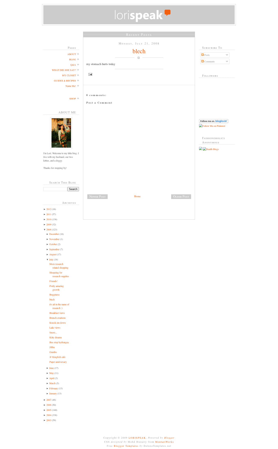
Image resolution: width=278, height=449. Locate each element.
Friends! (53, 281)
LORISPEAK (137, 437)
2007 (48, 399)
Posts (207, 54)
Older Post (181, 196)
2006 (48, 404)
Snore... (53, 332)
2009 (48, 224)
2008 (48, 229)
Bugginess (54, 294)
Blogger (169, 437)
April (51, 378)
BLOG (72, 59)
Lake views (54, 327)
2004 (48, 415)
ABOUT (71, 54)
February (53, 388)
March (52, 383)
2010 (48, 219)
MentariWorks (164, 441)
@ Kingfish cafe (57, 356)
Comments (209, 61)
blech (52, 299)
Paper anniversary (58, 361)
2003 (48, 420)
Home (137, 196)
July (51, 259)
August (52, 254)
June (51, 367)
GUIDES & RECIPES (65, 80)
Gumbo (53, 352)
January (53, 393)
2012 (48, 209)
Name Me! (71, 85)
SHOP (72, 98)
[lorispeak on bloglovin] (213, 122)
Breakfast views (57, 312)
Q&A (73, 64)
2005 (48, 409)
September (54, 249)
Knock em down (57, 322)
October (53, 244)
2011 (48, 214)
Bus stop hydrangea (59, 342)
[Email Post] (139, 74)
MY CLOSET (69, 75)
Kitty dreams (55, 337)
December (54, 234)
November (54, 239)
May (51, 373)
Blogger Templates (126, 445)
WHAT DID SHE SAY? (64, 70)
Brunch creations (57, 317)
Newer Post (97, 196)
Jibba (52, 347)
